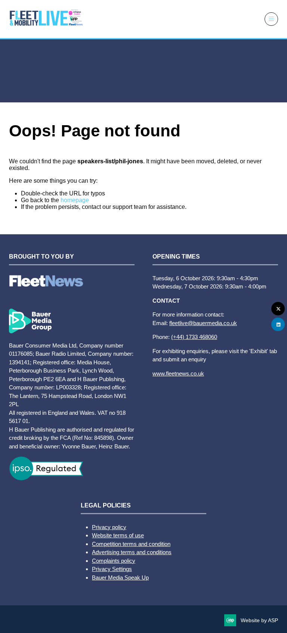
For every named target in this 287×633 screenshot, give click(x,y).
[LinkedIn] (278, 324)
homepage (75, 200)
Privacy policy (109, 527)
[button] (271, 19)
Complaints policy (113, 561)
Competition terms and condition (131, 544)
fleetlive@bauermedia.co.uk (203, 323)
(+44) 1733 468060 (194, 337)
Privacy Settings (112, 569)
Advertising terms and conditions (132, 552)
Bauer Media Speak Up (120, 577)
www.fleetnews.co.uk (178, 373)
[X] (278, 308)
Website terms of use (118, 535)
